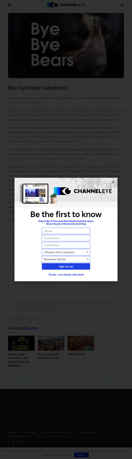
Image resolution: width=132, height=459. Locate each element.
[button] (113, 182)
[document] (66, 229)
